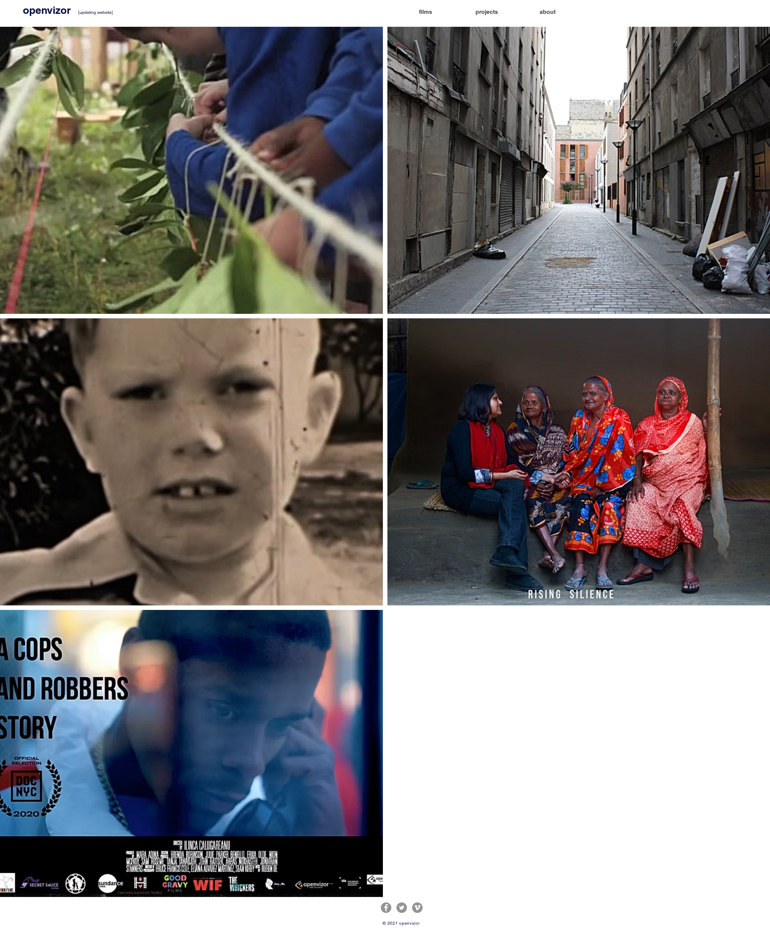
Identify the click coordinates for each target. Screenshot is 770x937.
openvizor (48, 10)
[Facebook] (386, 907)
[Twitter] (401, 907)
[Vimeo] (417, 907)
